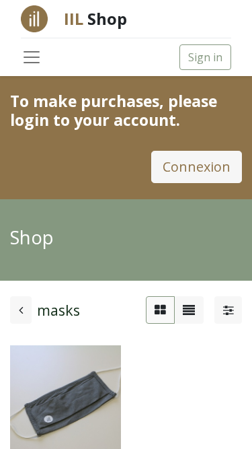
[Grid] (160, 310)
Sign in (205, 57)
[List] (189, 310)
